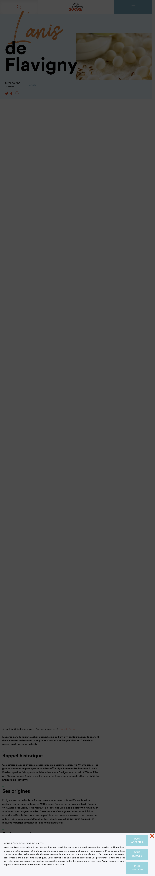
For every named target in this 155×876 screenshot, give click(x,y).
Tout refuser (137, 854)
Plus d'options (137, 868)
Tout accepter (137, 840)
